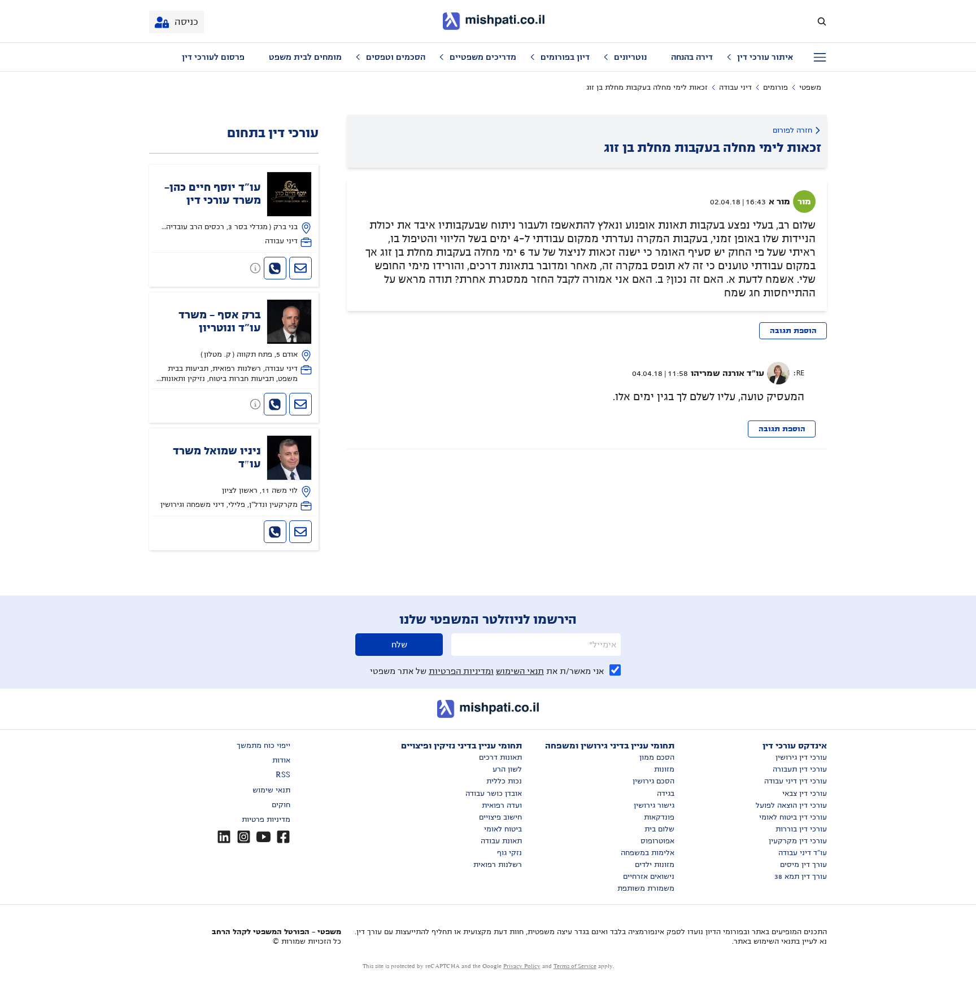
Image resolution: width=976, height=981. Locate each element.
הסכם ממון (656, 757)
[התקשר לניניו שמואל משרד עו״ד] (275, 531)
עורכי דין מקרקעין (798, 841)
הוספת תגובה (793, 331)
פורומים (775, 87)
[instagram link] (244, 837)
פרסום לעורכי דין (213, 57)
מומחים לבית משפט (305, 57)
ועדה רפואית (502, 805)
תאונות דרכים (500, 757)
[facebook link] (283, 837)
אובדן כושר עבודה (493, 794)
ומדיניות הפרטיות (461, 671)
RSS (283, 775)
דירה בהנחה (692, 57)
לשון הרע (507, 769)
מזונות (664, 769)
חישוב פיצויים (500, 817)
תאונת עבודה (501, 841)
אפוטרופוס (657, 841)
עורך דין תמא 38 (800, 877)
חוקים (281, 805)
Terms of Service (575, 966)
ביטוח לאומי (503, 829)
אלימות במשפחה (647, 853)
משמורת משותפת (645, 888)
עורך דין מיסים (803, 865)
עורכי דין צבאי (804, 794)
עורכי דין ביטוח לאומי (793, 817)
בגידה (665, 794)
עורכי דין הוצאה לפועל (791, 805)
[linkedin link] (224, 837)
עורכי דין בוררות (801, 829)
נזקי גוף (509, 853)
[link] (234, 210)
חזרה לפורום (792, 130)
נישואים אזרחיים (648, 877)
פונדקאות (659, 817)
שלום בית (659, 829)
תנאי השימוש (520, 671)
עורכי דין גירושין (801, 757)
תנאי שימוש (271, 790)
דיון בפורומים (565, 57)
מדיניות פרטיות (266, 820)
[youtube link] (263, 837)
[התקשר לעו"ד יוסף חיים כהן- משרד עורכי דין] (275, 268)
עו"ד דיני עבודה (802, 853)
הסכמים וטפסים (395, 57)
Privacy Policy (522, 966)
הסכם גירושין (653, 781)
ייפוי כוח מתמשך (263, 746)
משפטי (810, 87)
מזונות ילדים (654, 865)
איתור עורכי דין (765, 57)
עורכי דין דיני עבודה (795, 781)
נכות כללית (504, 781)
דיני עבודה (735, 87)
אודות (281, 760)
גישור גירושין (654, 805)
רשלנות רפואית (497, 865)
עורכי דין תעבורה (800, 769)
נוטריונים (630, 57)
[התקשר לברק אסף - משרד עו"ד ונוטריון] (275, 404)
